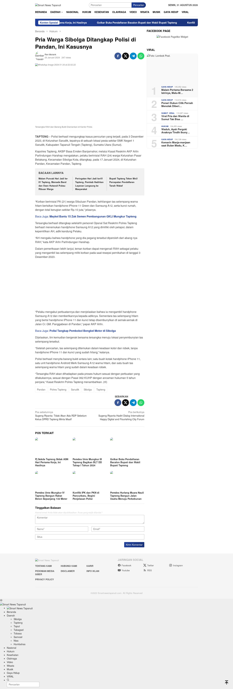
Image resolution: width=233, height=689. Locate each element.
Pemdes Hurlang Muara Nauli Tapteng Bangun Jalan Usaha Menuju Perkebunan (127, 495)
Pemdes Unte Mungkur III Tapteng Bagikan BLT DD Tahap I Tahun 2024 (87, 462)
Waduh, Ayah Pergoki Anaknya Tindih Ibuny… (175, 131)
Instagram (178, 565)
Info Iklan (92, 571)
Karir (89, 565)
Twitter (150, 565)
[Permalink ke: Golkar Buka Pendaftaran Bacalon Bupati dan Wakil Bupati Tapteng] (127, 447)
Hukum (164, 126)
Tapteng (100, 389)
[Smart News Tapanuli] (48, 4)
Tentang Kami (43, 565)
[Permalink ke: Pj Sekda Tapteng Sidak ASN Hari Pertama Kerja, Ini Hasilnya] (52, 447)
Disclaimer (68, 571)
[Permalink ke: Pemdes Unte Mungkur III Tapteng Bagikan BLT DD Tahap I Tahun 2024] (90, 447)
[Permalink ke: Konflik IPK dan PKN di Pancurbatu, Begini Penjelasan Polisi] (90, 480)
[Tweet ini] (125, 56)
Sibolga (88, 389)
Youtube (126, 570)
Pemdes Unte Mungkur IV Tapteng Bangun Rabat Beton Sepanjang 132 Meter (51, 495)
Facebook (126, 565)
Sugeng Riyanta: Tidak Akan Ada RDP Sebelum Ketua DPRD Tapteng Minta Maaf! (61, 415)
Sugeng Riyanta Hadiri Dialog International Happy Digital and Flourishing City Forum (121, 415)
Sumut (164, 113)
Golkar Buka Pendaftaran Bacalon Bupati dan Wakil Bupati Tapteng (125, 22)
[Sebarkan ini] (117, 56)
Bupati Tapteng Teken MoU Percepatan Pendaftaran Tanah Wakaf (123, 182)
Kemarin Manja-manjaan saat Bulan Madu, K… (175, 144)
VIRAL (172, 113)
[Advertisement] (90, 285)
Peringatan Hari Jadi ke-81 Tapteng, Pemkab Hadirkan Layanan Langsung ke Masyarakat (89, 184)
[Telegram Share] (133, 56)
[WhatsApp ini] (140, 56)
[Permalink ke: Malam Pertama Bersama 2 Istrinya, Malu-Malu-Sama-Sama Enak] (172, 68)
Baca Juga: (85, 216)
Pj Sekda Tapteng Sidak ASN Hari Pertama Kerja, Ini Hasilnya (51, 462)
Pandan (41, 389)
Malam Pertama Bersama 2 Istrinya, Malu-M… (177, 91)
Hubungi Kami (69, 565)
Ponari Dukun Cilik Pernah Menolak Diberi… (177, 104)
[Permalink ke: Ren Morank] (40, 55)
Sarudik (75, 389)
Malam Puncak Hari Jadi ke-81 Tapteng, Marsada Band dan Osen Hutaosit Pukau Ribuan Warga (53, 184)
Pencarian (138, 5)
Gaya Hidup (167, 87)
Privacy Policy (44, 579)
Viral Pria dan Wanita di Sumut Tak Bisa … (175, 118)
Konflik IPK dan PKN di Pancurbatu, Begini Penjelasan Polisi (86, 495)
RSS (149, 570)
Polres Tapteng (58, 389)
